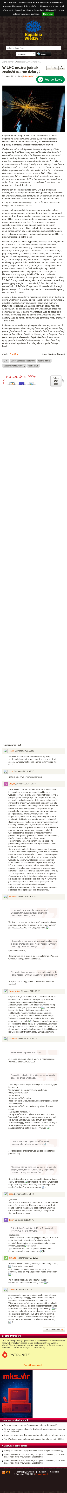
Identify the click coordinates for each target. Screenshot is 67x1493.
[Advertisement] (33, 528)
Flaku (11, 751)
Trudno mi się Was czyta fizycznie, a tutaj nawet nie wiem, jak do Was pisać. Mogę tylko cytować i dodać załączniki (34, 1455)
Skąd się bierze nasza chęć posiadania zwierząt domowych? (30, 1425)
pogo (11, 771)
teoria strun (33, 366)
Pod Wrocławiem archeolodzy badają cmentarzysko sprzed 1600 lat (34, 1439)
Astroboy (12, 896)
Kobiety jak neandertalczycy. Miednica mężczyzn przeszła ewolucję (33, 1451)
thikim (11, 1220)
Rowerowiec (14, 991)
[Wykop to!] (12, 382)
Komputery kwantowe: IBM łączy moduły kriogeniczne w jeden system (34, 1435)
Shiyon (12, 1289)
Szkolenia (54, 1472)
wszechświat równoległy (14, 366)
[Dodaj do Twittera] (31, 382)
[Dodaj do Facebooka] (22, 382)
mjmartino (13, 1258)
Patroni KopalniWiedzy (33, 1365)
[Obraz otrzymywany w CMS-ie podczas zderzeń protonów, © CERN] (33, 131)
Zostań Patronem (11, 1335)
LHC (6, 361)
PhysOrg (13, 354)
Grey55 (12, 784)
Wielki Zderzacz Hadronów (23, 361)
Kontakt (42, 1472)
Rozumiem (48, 14)
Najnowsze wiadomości (15, 1420)
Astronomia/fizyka (31, 76)
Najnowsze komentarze (14, 1445)
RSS (8, 1472)
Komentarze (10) (12, 745)
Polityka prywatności (25, 1472)
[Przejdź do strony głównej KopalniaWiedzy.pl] (33, 30)
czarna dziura (44, 361)
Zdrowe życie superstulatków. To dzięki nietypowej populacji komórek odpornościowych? (34, 1430)
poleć (63, 381)
